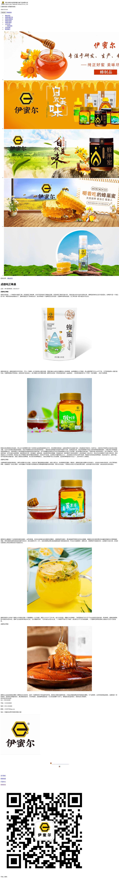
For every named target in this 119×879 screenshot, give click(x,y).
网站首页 (10, 278)
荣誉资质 (3, 778)
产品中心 (3, 781)
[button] (12, 24)
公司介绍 (7, 24)
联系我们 (7, 29)
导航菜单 (9, 12)
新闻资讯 (3, 784)
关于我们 (3, 775)
